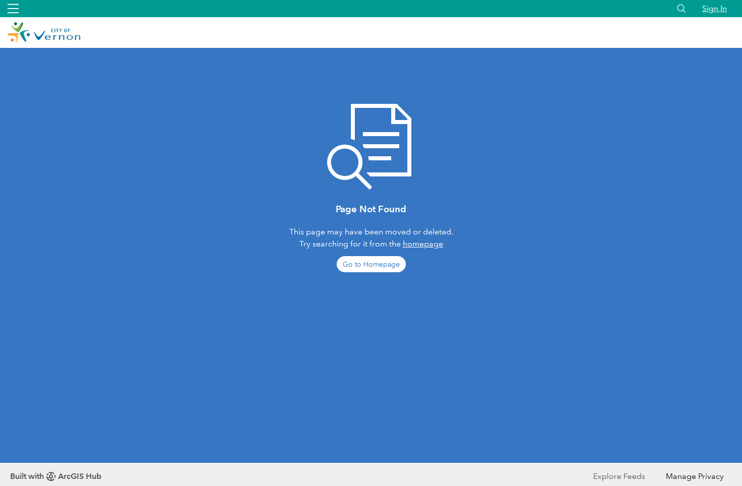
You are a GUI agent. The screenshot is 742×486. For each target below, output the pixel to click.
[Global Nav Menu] (13, 8)
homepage (423, 244)
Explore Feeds (619, 476)
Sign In (714, 8)
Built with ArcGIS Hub (55, 476)
